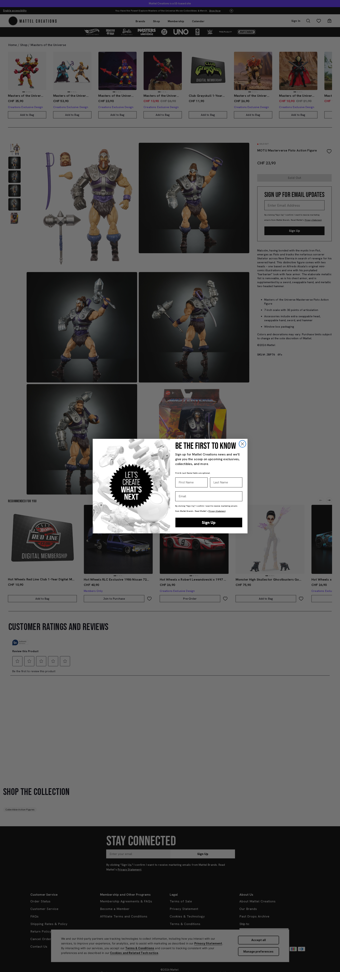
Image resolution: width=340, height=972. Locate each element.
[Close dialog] (242, 443)
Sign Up (209, 522)
